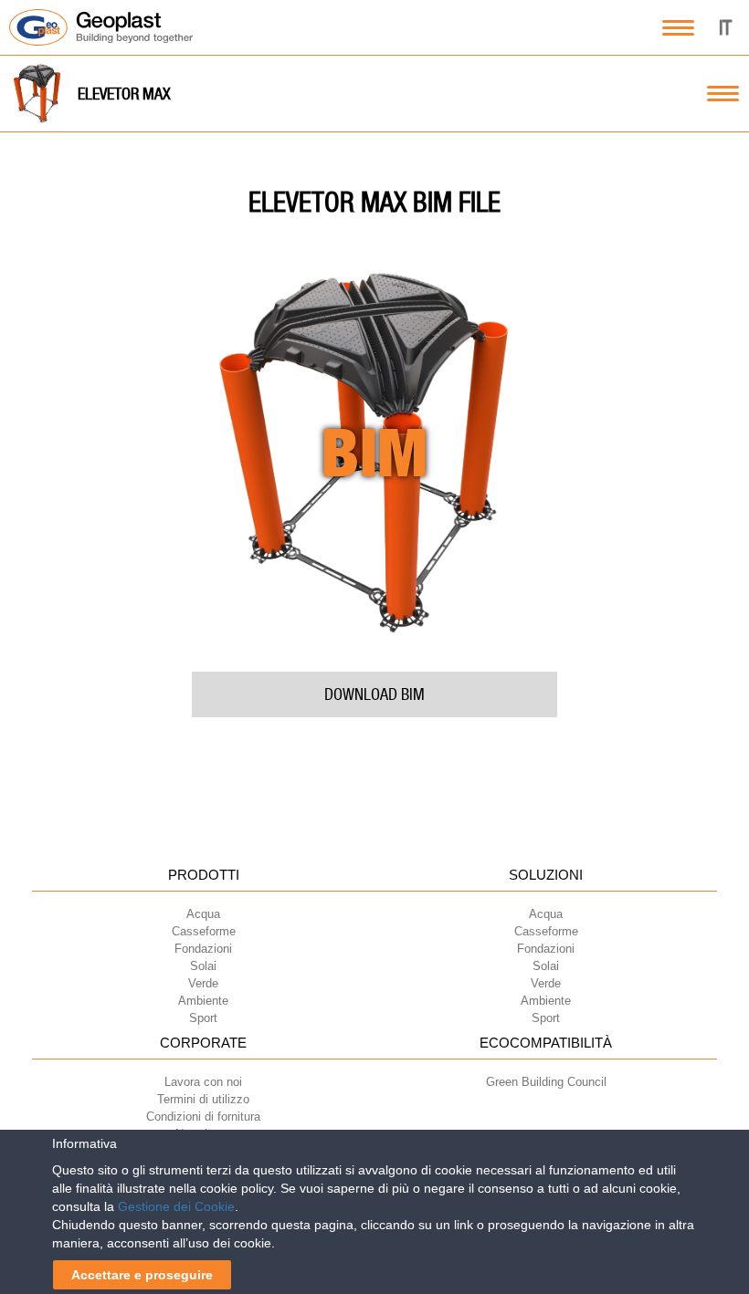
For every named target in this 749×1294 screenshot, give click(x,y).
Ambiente (203, 1000)
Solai (203, 966)
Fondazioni (203, 948)
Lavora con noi (203, 1082)
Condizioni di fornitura (203, 1116)
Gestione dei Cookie (176, 1206)
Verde (203, 983)
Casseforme (204, 931)
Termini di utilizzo (203, 1099)
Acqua (203, 914)
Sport (203, 1018)
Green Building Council (546, 1082)
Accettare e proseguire (142, 1275)
